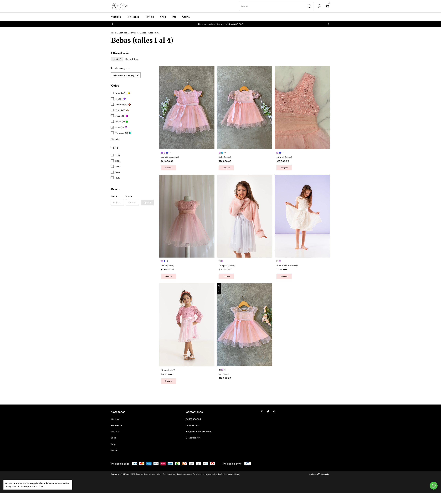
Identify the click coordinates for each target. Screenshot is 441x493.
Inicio (113, 32)
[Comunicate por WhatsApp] (434, 486)
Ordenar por (120, 68)
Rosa (115, 59)
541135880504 (193, 419)
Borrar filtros (131, 59)
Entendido (37, 486)
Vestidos (116, 16)
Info (174, 16)
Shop (163, 16)
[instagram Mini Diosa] (261, 411)
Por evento (133, 16)
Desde (114, 196)
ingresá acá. (210, 474)
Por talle (149, 16)
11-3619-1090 (192, 425)
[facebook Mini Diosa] (267, 411)
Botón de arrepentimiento (228, 474)
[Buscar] (309, 6)
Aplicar (147, 202)
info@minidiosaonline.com (198, 431)
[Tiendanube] (319, 474)
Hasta (129, 196)
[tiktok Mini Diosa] (274, 411)
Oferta (186, 16)
